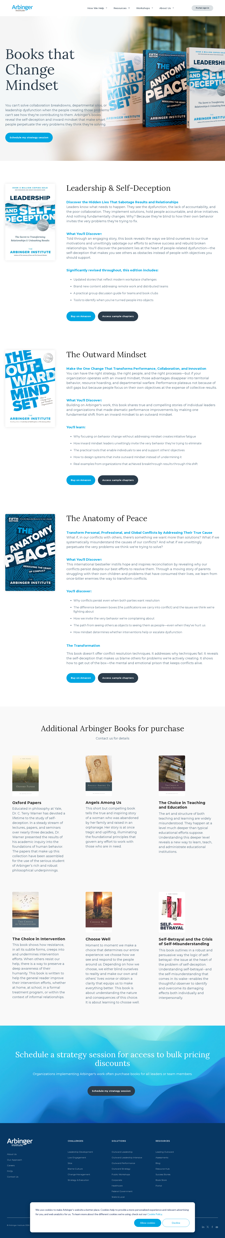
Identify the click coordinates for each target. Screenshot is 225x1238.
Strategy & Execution (78, 1180)
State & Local (118, 1197)
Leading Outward (165, 1152)
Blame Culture (75, 1168)
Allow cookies (147, 1222)
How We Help (96, 8)
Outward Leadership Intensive (127, 1157)
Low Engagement (77, 1157)
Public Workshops (121, 1174)
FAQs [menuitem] (10, 1171)
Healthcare (117, 1185)
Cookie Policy (154, 1214)
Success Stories (163, 1174)
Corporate (117, 1180)
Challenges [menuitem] (75, 1141)
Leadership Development (80, 1152)
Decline (176, 1222)
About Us (165, 8)
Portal (159, 1185)
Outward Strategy (121, 1168)
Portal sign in (202, 8)
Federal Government (122, 1191)
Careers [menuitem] (11, 1165)
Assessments (162, 1157)
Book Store (161, 1180)
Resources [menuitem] (163, 1141)
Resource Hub (163, 1168)
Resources (120, 8)
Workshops (143, 8)
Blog (158, 1163)
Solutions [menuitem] (119, 1141)
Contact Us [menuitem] (12, 1176)
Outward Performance (123, 1163)
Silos (70, 1163)
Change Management (79, 1174)
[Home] (22, 8)
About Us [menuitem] (12, 1154)
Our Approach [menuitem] (14, 1159)
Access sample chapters (118, 316)
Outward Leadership (122, 1152)
